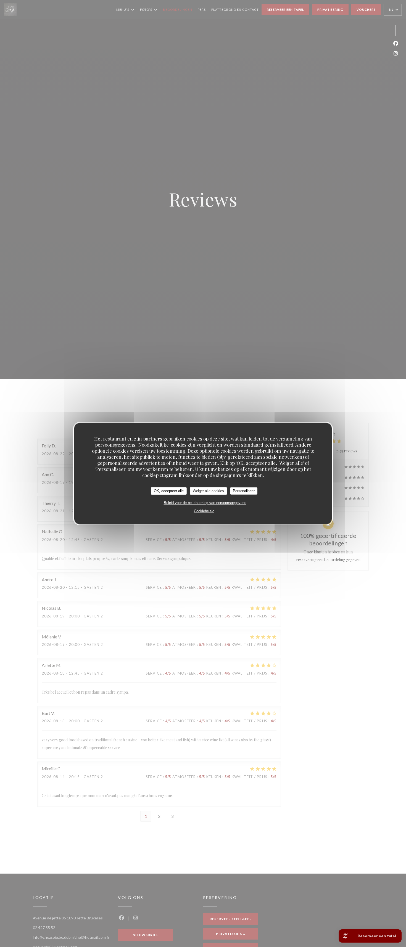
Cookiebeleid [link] (204, 511)
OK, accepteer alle (169, 491)
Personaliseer (244, 491)
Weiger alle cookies (208, 491)
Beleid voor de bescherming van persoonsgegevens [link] (205, 502)
